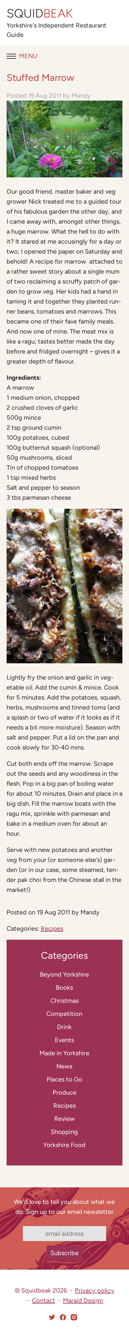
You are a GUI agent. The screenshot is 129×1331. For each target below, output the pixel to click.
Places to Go (64, 1079)
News (64, 1066)
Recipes (52, 928)
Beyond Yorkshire (64, 974)
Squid (40, 13)
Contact (43, 1300)
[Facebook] (63, 1317)
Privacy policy (94, 1290)
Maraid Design (83, 1300)
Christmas (64, 1000)
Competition (64, 1013)
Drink (64, 1027)
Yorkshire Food (64, 1145)
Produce (64, 1092)
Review (64, 1118)
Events (64, 1040)
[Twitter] (52, 1317)
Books (64, 987)
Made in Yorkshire (64, 1053)
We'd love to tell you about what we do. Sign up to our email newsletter (64, 1206)
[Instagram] (74, 1317)
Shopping (64, 1132)
